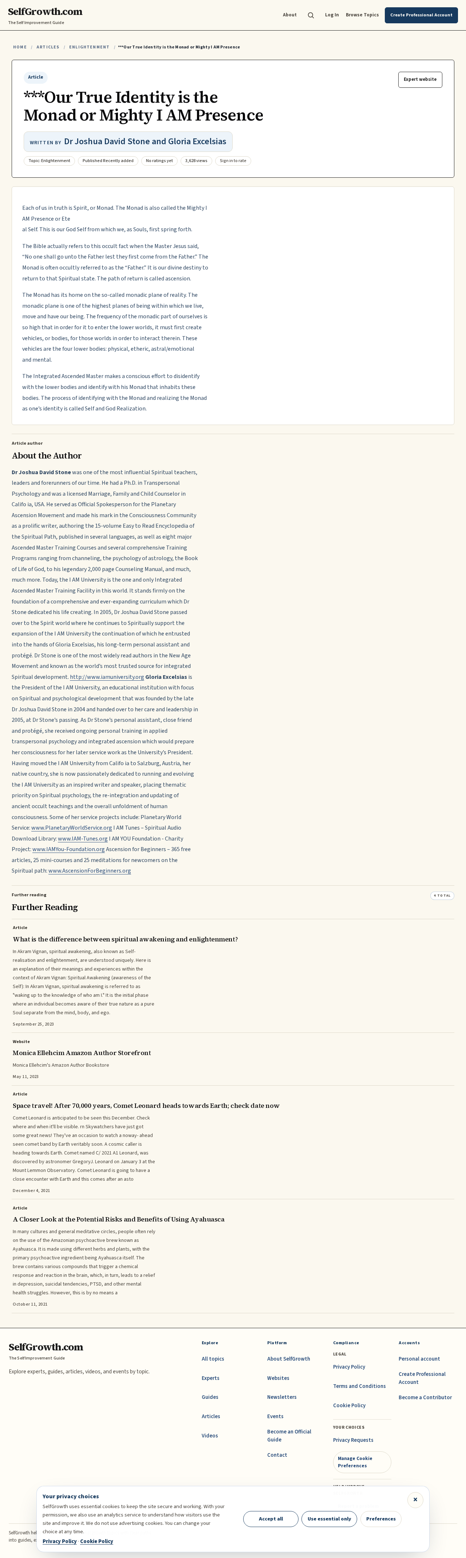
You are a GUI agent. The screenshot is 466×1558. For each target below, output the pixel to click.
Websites (278, 1378)
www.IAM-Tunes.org (83, 839)
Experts (211, 1378)
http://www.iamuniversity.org (107, 677)
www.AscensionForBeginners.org (89, 871)
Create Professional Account (422, 1378)
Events (275, 1416)
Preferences (381, 1519)
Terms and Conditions (359, 1386)
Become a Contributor (425, 1397)
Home (20, 47)
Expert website (420, 79)
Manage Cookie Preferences (355, 1462)
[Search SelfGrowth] (311, 15)
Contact (277, 1455)
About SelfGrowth (288, 1359)
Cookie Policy (349, 1405)
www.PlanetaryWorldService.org (71, 828)
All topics (213, 1359)
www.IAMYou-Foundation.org (68, 849)
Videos (210, 1436)
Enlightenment (89, 47)
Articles (47, 47)
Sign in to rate (233, 161)
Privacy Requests (353, 1440)
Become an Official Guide (289, 1436)
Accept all (271, 1519)
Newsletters (282, 1397)
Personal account (419, 1359)
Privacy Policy (349, 1367)
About (290, 14)
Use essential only (329, 1519)
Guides (210, 1397)
